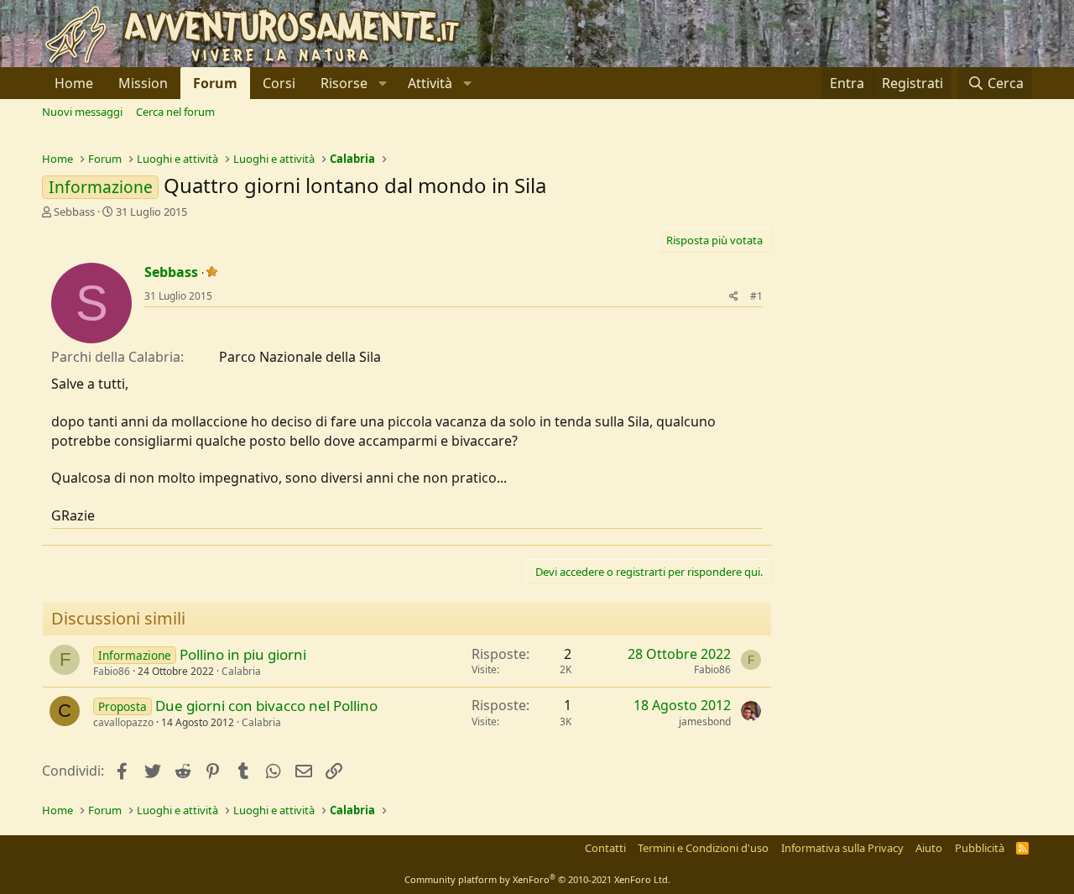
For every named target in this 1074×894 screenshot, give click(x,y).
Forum (215, 83)
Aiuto (928, 847)
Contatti (605, 847)
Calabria (241, 671)
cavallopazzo (123, 722)
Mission (143, 83)
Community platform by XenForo (537, 879)
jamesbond (705, 721)
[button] (351, 83)
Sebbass (74, 211)
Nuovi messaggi (82, 111)
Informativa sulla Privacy (842, 847)
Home (74, 83)
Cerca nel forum (175, 111)
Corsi (279, 83)
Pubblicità (979, 847)
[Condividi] (733, 296)
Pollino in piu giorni (243, 654)
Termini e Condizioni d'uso (703, 847)
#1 (756, 296)
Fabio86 (111, 671)
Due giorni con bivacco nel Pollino (266, 705)
